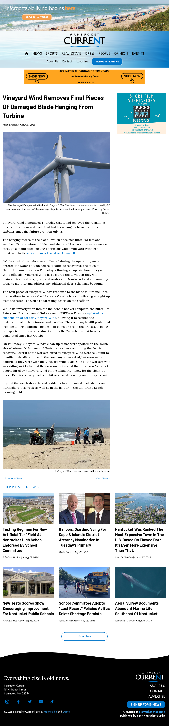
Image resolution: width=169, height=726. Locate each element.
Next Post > (103, 478)
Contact (67, 61)
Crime (90, 53)
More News (84, 636)
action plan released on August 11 (50, 253)
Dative (66, 712)
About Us (52, 61)
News (37, 53)
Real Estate (71, 53)
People (104, 53)
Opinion (121, 53)
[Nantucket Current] (146, 677)
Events (138, 53)
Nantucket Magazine (152, 712)
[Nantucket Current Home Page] (84, 40)
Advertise (82, 61)
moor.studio (51, 712)
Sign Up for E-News (107, 61)
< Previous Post (12, 478)
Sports (52, 53)
